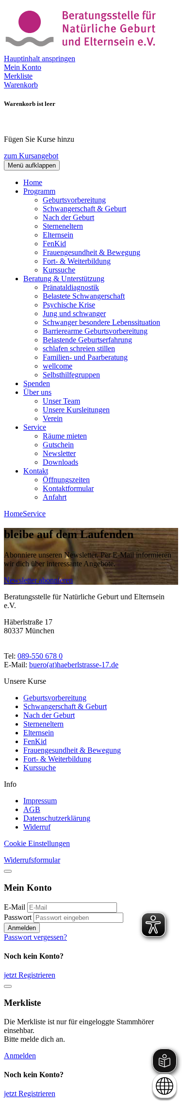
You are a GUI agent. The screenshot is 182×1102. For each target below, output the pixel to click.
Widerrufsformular (32, 860)
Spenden (36, 383)
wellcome (57, 366)
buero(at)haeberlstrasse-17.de (73, 665)
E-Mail (14, 907)
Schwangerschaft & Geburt (84, 208)
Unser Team (61, 401)
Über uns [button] (37, 392)
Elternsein (58, 235)
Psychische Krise (69, 305)
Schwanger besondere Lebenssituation (101, 322)
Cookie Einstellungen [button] (37, 843)
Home (32, 182)
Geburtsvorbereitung (74, 200)
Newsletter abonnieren (38, 580)
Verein (53, 418)
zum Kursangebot (31, 156)
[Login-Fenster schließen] (8, 871)
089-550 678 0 (40, 656)
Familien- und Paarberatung (85, 357)
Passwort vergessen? (35, 937)
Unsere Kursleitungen (76, 410)
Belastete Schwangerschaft (84, 296)
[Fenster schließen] (8, 986)
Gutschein (58, 445)
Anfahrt (54, 497)
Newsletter (59, 453)
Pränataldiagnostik (71, 287)
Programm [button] (39, 191)
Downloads (60, 462)
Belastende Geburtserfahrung (87, 340)
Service (34, 513)
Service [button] (34, 427)
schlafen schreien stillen (79, 348)
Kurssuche (59, 270)
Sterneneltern (63, 226)
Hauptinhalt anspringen (39, 58)
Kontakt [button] (35, 471)
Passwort (18, 917)
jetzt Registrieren (29, 975)
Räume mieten (65, 436)
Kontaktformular (68, 488)
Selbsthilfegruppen (71, 375)
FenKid (54, 243)
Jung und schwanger (74, 313)
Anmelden (22, 928)
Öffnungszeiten (66, 479)
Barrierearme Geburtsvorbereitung (95, 331)
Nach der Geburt (68, 217)
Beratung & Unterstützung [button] (63, 278)
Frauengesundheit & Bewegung (91, 252)
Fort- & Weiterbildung (77, 261)
